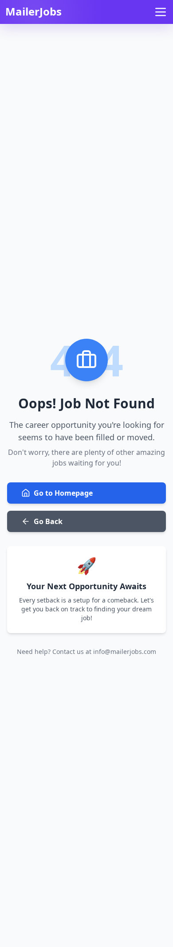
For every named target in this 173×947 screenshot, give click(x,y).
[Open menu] (160, 12)
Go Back (48, 521)
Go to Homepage (63, 493)
